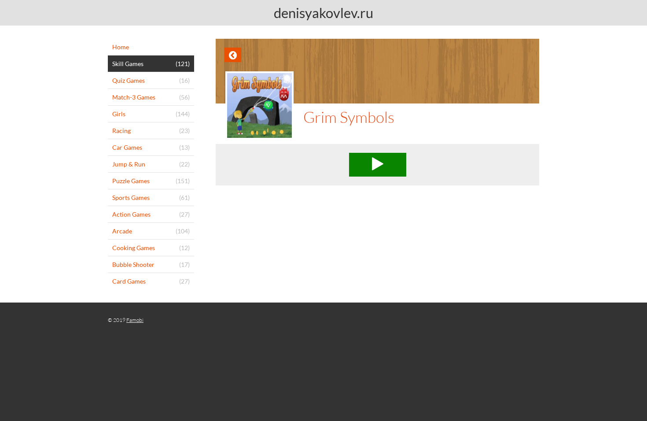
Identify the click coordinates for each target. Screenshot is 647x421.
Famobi (134, 320)
